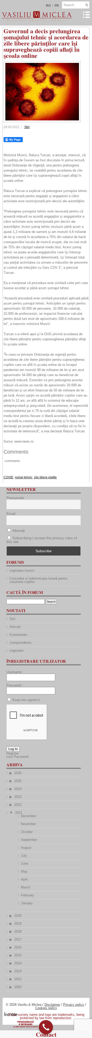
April (24, 879)
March (25, 887)
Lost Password (17, 756)
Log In (13, 749)
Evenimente (18, 635)
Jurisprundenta (20, 643)
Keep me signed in (26, 700)
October (27, 832)
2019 (17, 924)
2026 (17, 773)
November (28, 824)
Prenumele (15, 498)
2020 (17, 916)
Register (12, 753)
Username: (14, 672)
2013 (17, 971)
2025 (17, 781)
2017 (17, 939)
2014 (17, 963)
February (27, 895)
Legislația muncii (21, 570)
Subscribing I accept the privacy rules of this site (41, 540)
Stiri (27, 127)
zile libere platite (45, 477)
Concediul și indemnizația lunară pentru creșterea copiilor (38, 580)
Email (10, 513)
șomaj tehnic (23, 477)
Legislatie (16, 650)
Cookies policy (46, 1008)
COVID (8, 477)
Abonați (18, 530)
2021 (18, 813)
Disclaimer (52, 1005)
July (24, 856)
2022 (17, 805)
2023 (17, 797)
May (24, 871)
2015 (17, 955)
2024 (17, 789)
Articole (15, 627)
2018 (17, 931)
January (27, 903)
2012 (17, 979)
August (26, 848)
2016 (17, 947)
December (28, 816)
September (29, 840)
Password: (14, 685)
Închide (10, 1014)
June (24, 863)
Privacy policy (73, 1005)
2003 (17, 987)
